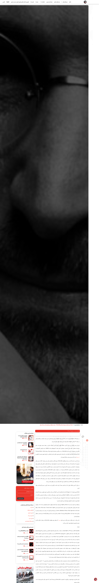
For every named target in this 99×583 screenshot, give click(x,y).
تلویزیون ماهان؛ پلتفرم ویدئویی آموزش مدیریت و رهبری (20, 2)
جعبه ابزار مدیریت (77, 425)
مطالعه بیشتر (26, 533)
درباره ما (37, 2)
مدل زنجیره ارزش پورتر (23, 449)
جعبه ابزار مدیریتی (49, 2)
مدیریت (59, 520)
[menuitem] (8, 2)
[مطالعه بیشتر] (24, 532)
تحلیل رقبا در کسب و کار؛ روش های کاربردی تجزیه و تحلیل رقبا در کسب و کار (22, 458)
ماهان (70, 2)
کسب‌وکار (77, 457)
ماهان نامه (43, 2)
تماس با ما (32, 2)
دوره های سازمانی (57, 2)
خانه (82, 425)
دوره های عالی (65, 2)
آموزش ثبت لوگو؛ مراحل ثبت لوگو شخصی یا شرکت (22, 436)
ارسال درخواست (20, 498)
